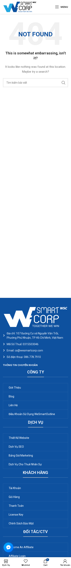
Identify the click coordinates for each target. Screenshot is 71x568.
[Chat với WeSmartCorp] (8, 547)
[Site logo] (20, 6)
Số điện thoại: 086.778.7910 (24, 357)
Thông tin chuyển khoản (20, 365)
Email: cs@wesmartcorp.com (25, 350)
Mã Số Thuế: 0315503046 (22, 344)
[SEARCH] (63, 82)
